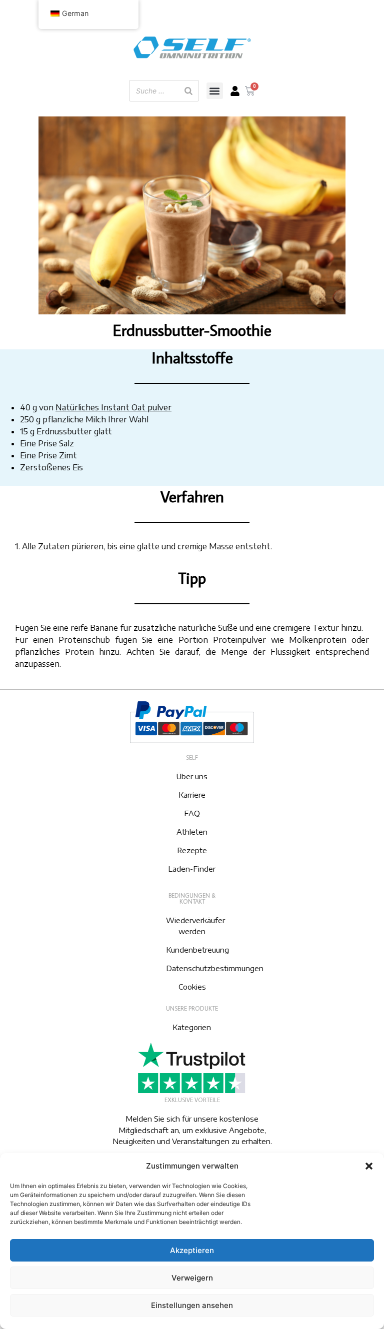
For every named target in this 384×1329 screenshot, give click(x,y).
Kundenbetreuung (197, 949)
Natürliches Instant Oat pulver (114, 407)
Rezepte (192, 850)
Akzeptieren (192, 1250)
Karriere (192, 794)
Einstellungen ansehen (192, 1305)
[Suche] (188, 90)
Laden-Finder (192, 868)
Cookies (192, 986)
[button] (369, 1166)
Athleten (192, 831)
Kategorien (191, 1027)
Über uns (192, 776)
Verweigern (192, 1278)
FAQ (192, 813)
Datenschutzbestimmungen (215, 968)
